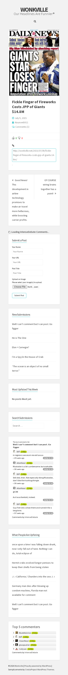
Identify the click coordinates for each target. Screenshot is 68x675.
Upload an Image (19, 495)
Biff (18, 667)
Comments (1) (22, 126)
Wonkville (34, 9)
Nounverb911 (21, 122)
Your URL (15, 473)
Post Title (15, 484)
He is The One (19, 553)
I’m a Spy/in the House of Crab (27, 572)
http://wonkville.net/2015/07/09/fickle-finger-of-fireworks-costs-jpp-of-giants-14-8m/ (34, 155)
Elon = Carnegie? (20, 563)
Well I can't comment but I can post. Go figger (32, 662)
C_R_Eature (34, 257)
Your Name (16, 463)
